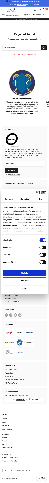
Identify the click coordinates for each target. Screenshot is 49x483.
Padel (4, 422)
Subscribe (11, 170)
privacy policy (15, 175)
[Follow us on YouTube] (15, 315)
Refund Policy (7, 454)
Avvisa (24, 288)
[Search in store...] (44, 47)
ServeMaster (9, 376)
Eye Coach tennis (11, 369)
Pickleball (5, 425)
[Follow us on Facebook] (6, 315)
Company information (10, 461)
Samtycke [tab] (9, 199)
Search (4, 444)
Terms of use (7, 451)
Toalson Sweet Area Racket (14, 380)
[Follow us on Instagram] (10, 315)
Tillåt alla (24, 273)
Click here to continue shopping (24, 54)
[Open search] (35, 10)
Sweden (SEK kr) (21, 470)
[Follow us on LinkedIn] (20, 315)
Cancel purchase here (10, 458)
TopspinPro (9, 373)
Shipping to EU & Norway (27, 1)
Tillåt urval (24, 281)
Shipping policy (7, 447)
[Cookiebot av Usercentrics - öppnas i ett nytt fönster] (35, 192)
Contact (5, 437)
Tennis (4, 419)
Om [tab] (40, 199)
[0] (44, 9)
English (6, 470)
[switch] (42, 247)
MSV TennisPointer (11, 383)
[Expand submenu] (3, 10)
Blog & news (6, 441)
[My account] (40, 10)
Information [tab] (24, 199)
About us (5, 434)
